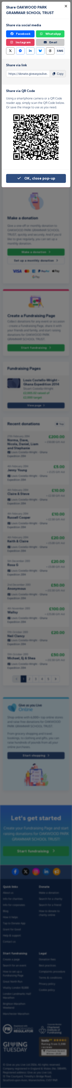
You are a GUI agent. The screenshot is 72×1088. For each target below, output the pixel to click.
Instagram (23, 42)
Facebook (23, 34)
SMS (60, 51)
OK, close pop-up (39, 178)
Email (53, 42)
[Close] (66, 6)
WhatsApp (53, 34)
